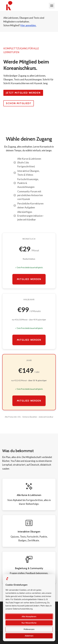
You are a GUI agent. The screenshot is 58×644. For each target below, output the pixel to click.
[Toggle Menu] (52, 6)
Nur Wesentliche (29, 623)
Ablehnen (29, 636)
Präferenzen (29, 629)
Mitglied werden (29, 279)
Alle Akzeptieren (29, 616)
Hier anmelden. (28, 25)
